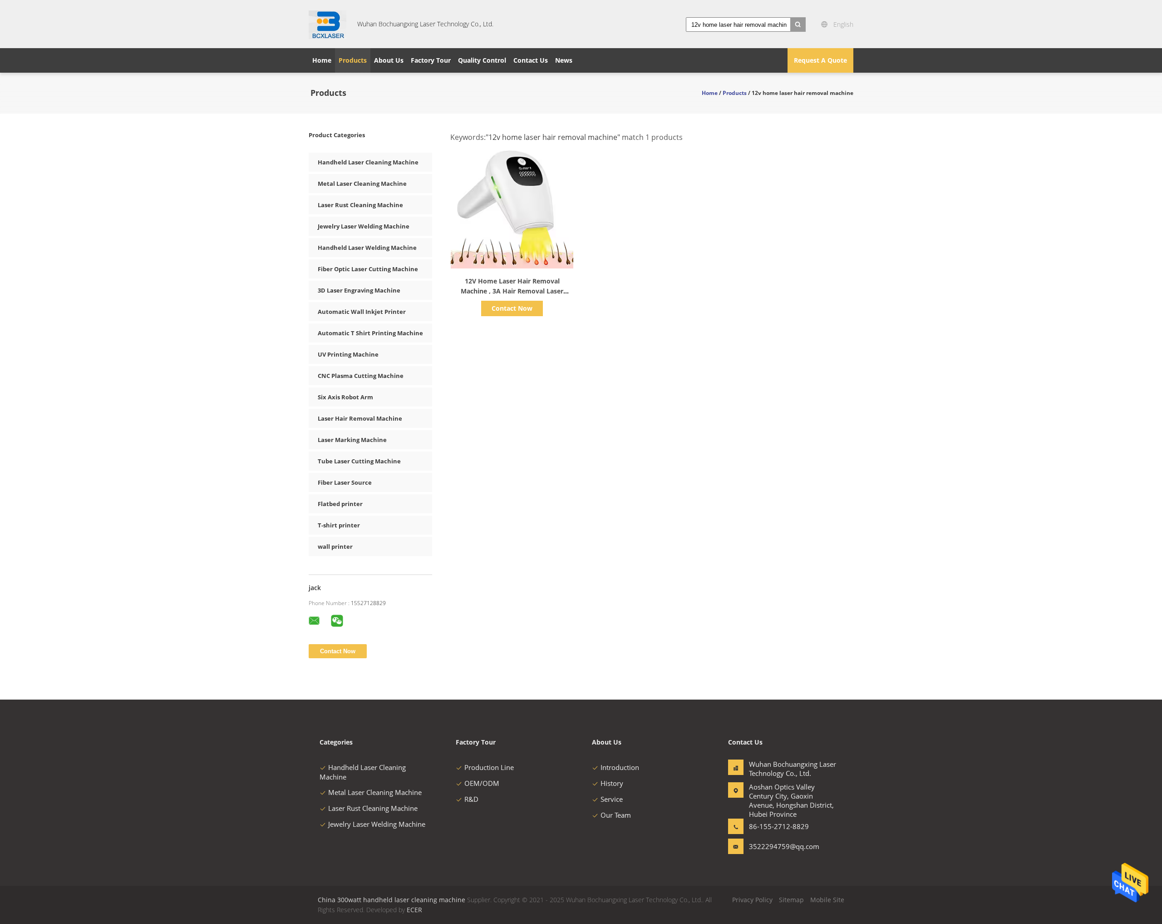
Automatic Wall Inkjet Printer (362, 312)
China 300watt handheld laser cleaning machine (391, 899)
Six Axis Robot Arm (345, 397)
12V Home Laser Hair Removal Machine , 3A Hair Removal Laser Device (512, 291)
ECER (414, 909)
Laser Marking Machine (352, 440)
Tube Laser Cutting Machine (359, 461)
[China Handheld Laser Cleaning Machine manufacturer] (327, 24)
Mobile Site (827, 899)
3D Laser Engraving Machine (359, 290)
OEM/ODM (481, 783)
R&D (471, 799)
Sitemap (791, 899)
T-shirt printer (339, 525)
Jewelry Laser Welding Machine (363, 226)
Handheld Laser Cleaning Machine (368, 162)
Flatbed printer (340, 504)
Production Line (489, 767)
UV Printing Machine (348, 354)
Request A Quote (820, 60)
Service (612, 799)
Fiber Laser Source (345, 482)
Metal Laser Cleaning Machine (362, 183)
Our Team (616, 815)
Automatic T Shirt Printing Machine (370, 333)
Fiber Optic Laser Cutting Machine (368, 269)
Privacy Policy (752, 899)
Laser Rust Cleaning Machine (360, 205)
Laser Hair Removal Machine (360, 418)
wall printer (335, 546)
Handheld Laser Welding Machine (367, 247)
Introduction (620, 767)
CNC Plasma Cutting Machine (361, 376)
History (612, 783)
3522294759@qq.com (777, 846)
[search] (798, 24)
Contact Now (512, 308)
